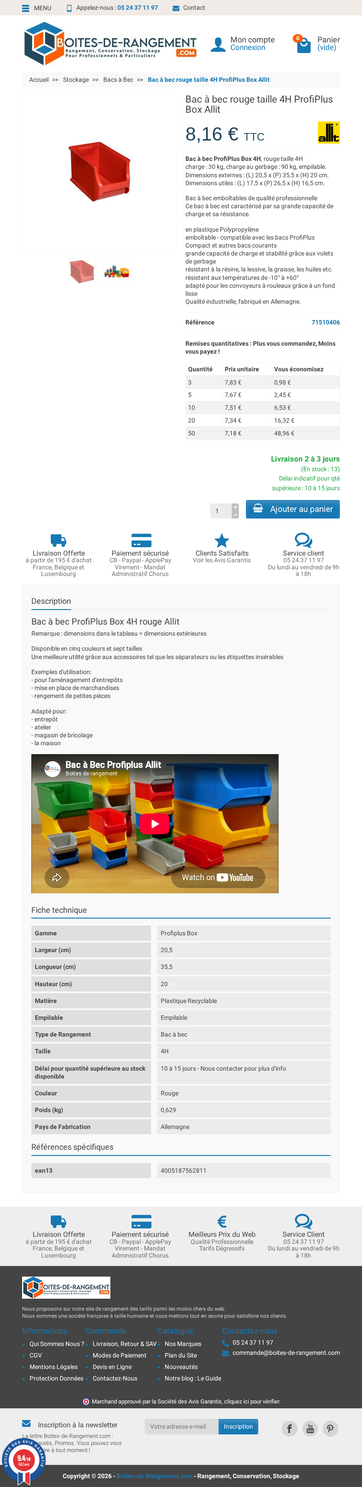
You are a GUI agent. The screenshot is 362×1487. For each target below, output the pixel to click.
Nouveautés (181, 1366)
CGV (36, 1355)
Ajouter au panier (301, 509)
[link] (289, 1428)
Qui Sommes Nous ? (57, 1343)
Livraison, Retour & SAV (125, 1343)
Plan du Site (181, 1355)
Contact (194, 7)
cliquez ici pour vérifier (251, 1401)
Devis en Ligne (112, 1366)
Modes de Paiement (120, 1355)
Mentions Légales (54, 1366)
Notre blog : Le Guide (193, 1378)
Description (51, 601)
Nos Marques (183, 1343)
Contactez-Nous (115, 1378)
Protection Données (56, 1378)
